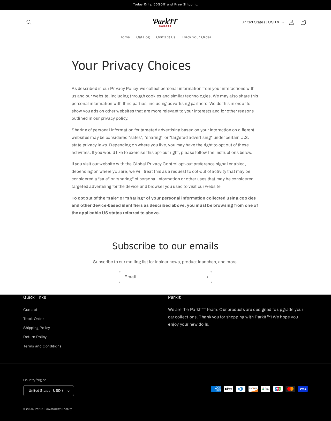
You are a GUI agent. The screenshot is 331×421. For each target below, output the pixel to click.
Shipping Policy (36, 328)
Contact (30, 309)
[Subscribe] (206, 277)
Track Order (33, 318)
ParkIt (39, 409)
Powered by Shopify (58, 409)
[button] (29, 22)
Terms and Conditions (42, 346)
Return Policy (35, 337)
